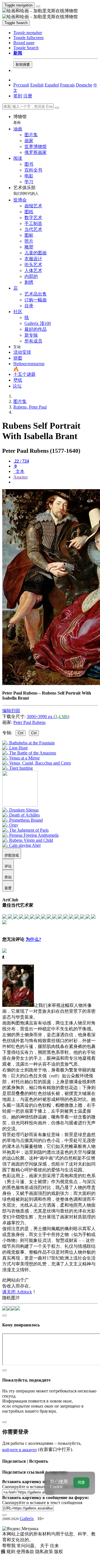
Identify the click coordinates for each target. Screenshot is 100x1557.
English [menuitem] (37, 85)
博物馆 (20, 119)
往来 (54, 1545)
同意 (81, 1482)
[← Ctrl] (17, 768)
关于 (45, 1545)
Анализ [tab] (20, 477)
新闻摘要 (23, 64)
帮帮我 (9, 1545)
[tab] (21, 461)
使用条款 (25, 1551)
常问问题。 (28, 1545)
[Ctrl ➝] (20, 810)
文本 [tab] (19, 471)
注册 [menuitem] (27, 95)
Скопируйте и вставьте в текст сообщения (42, 1502)
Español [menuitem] (52, 85)
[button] (27, 32)
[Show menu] (38, 6)
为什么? (33, 939)
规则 (11, 1551)
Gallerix (27, 1518)
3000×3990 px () (48, 716)
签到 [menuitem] (17, 95)
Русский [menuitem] (21, 85)
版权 (58, 1551)
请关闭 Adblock (17, 1291)
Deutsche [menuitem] (84, 85)
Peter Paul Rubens (29, 722)
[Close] (57, 108)
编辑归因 (11, 710)
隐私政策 (44, 1551)
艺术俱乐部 (26, 190)
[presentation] (55, 482)
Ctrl (20, 733)
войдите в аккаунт (19, 1449)
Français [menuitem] (67, 85)
